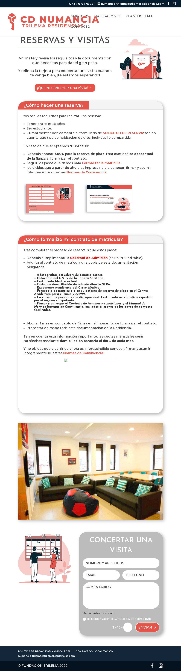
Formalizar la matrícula (101, 163)
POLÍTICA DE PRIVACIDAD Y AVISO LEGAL (44, 651)
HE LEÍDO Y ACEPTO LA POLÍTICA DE (119, 619)
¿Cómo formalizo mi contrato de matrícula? (73, 239)
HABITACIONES (107, 16)
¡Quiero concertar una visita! (62, 88)
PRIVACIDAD (143, 619)
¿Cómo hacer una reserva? (54, 105)
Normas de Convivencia (86, 172)
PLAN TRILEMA (139, 16)
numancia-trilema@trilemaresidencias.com (46, 656)
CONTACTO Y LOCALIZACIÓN (94, 651)
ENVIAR (145, 627)
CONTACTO (80, 27)
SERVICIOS (80, 16)
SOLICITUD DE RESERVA (123, 133)
